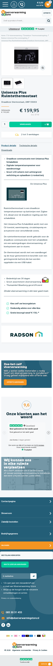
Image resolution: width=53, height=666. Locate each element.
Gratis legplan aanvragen (15, 564)
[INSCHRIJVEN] (33, 576)
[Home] (5, 4)
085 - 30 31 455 (21, 4)
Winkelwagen (48, 3)
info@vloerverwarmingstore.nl (23, 618)
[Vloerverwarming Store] (15, 13)
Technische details (28, 146)
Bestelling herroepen (10, 555)
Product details (8, 146)
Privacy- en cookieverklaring (11, 598)
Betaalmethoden (23, 635)
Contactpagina (8, 501)
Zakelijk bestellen (9, 522)
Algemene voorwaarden (21, 650)
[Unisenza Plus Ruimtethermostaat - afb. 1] (26, 58)
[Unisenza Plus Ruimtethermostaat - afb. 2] (19, 83)
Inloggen (5, 545)
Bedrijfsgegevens (9, 534)
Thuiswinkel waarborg (44, 635)
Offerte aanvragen (47, 14)
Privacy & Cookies (40, 650)
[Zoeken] (48, 21)
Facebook (3, 625)
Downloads (6, 150)
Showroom (6, 513)
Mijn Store (14, 4)
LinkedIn (8, 625)
